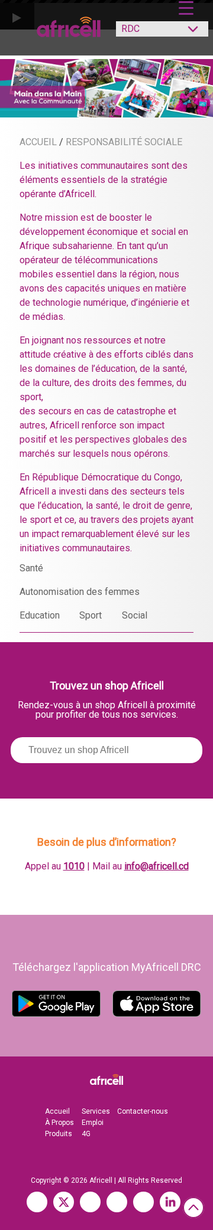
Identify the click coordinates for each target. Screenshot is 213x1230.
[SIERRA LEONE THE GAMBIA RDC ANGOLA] (156, 32)
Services (96, 1111)
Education (40, 615)
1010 (74, 866)
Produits (58, 1134)
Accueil (57, 1111)
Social (134, 615)
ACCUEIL (38, 142)
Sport (90, 615)
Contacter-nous (142, 1111)
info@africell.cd (156, 866)
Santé (31, 568)
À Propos (59, 1122)
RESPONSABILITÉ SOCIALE (124, 142)
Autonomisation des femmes (80, 591)
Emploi (93, 1122)
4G (86, 1134)
